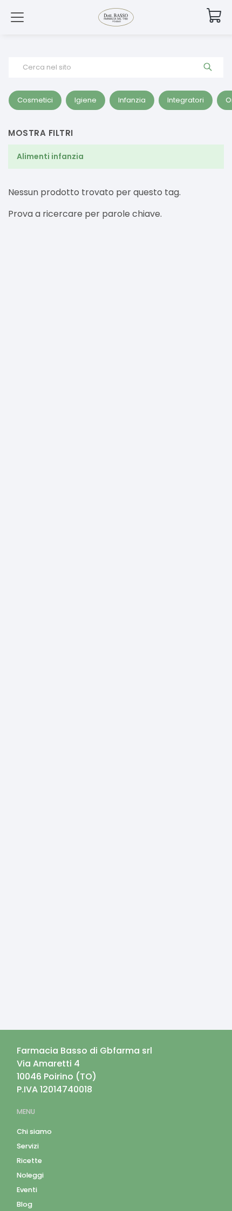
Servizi (28, 1146)
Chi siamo (34, 1131)
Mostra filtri (40, 133)
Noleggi (30, 1175)
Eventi (27, 1189)
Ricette (29, 1160)
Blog (24, 1204)
